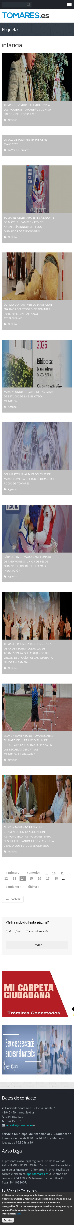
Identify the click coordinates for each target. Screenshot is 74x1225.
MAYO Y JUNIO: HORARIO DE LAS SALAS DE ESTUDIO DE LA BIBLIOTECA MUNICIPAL (29, 396)
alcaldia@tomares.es (20, 1125)
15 (31, 878)
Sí (10, 931)
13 (14, 878)
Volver (15, 899)
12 (6, 878)
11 (62, 873)
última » (33, 886)
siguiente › (13, 886)
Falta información (39, 931)
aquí (18, 1213)
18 (56, 878)
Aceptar (8, 1220)
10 (54, 873)
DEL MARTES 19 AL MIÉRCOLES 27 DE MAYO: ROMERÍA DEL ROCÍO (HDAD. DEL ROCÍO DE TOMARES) (29, 478)
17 (48, 878)
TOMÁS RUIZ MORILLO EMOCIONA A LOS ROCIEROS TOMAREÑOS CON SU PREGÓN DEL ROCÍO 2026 (27, 109)
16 (39, 878)
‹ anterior (33, 872)
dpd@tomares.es (38, 1174)
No (19, 931)
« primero (12, 872)
